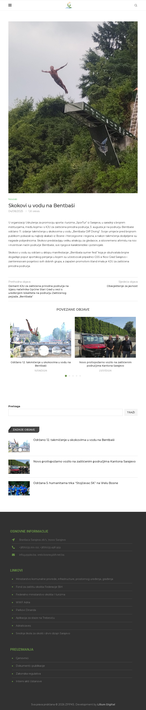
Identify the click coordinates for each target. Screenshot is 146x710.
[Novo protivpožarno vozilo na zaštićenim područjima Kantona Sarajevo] (105, 337)
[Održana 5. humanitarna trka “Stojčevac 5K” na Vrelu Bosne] (19, 488)
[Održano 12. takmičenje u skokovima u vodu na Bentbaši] (40, 337)
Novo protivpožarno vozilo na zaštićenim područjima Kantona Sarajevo (105, 364)
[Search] (136, 5)
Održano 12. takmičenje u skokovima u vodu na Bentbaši (41, 364)
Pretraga (14, 406)
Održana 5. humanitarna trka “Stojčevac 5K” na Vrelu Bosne (75, 483)
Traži (131, 412)
